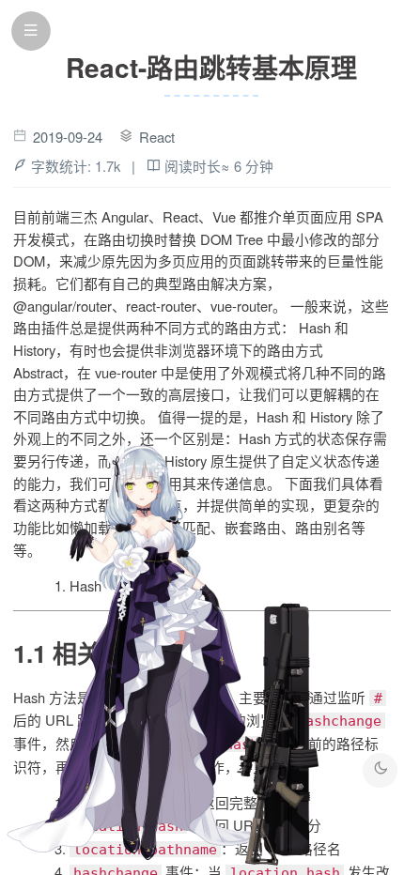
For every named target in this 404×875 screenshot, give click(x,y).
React (157, 136)
